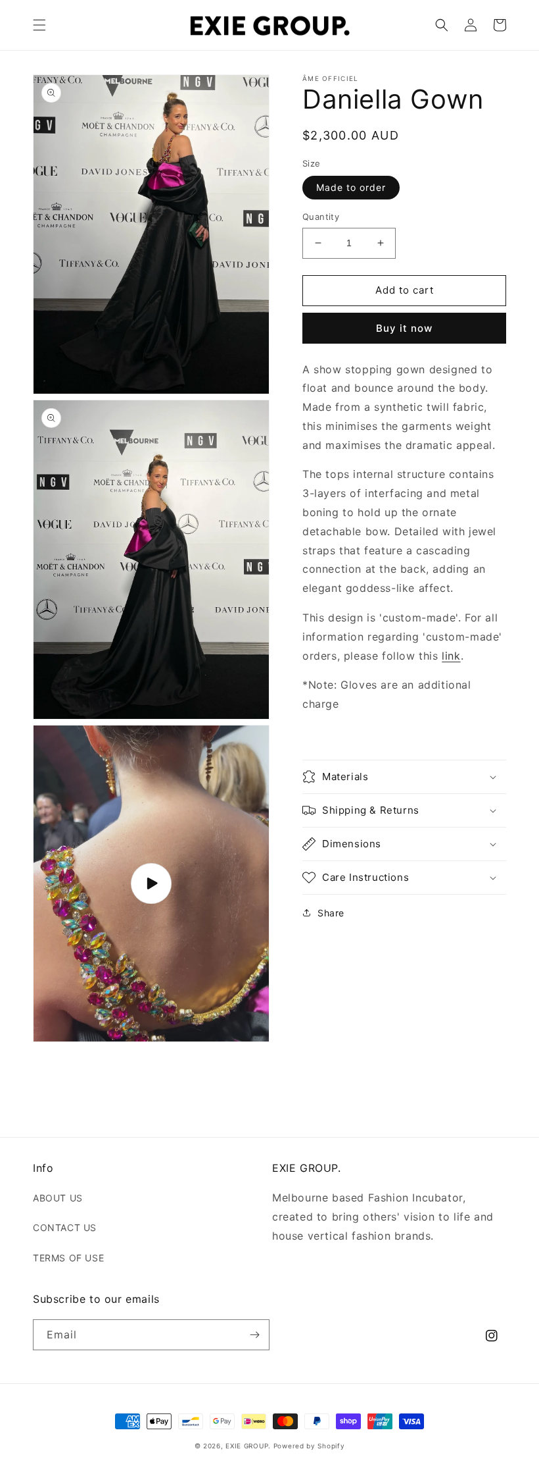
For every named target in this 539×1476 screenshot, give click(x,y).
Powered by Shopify (309, 1446)
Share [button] (330, 912)
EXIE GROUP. (248, 1446)
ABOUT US (58, 1197)
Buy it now (404, 328)
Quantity (320, 216)
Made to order (351, 187)
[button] (39, 25)
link (451, 655)
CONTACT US (65, 1227)
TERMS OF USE (68, 1257)
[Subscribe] (254, 1334)
